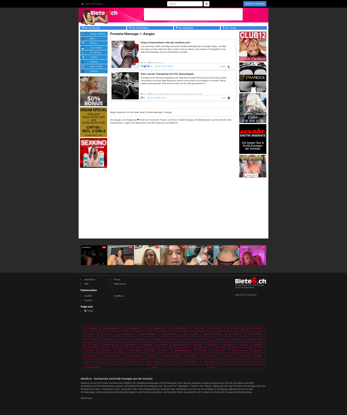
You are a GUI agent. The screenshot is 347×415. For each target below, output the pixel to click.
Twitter (90, 310)
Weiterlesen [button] (86, 398)
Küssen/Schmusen (111, 356)
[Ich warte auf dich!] (252, 176)
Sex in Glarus (232, 328)
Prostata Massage (92, 367)
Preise (117, 279)
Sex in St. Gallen (190, 334)
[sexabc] (252, 138)
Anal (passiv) (89, 361)
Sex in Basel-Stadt (179, 328)
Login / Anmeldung (93, 3)
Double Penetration (134, 356)
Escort (213, 367)
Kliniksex (152, 356)
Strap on (115, 361)
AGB (86, 284)
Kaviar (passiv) (90, 356)
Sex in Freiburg (203, 339)
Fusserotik (258, 345)
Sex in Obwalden (169, 334)
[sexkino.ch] (93, 153)
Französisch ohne (180, 345)
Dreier (94, 345)
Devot (155, 367)
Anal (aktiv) (228, 356)
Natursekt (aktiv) (255, 339)
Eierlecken (197, 345)
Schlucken (88, 350)
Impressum (89, 279)
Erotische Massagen (154, 361)
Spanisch (244, 345)
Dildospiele (225, 361)
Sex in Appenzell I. (134, 328)
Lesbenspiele (244, 356)
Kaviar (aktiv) (219, 350)
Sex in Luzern (106, 334)
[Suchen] (206, 3)
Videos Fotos (240, 361)
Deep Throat (135, 350)
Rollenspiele (162, 345)
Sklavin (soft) (209, 361)
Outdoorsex (105, 350)
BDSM (259, 356)
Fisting (120, 350)
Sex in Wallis (155, 339)
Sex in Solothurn (255, 334)
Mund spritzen (229, 345)
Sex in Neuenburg (126, 334)
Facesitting (212, 345)
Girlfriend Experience (172, 356)
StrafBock (118, 296)
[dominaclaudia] (252, 108)
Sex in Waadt (138, 339)
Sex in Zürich (186, 339)
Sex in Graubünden (253, 328)
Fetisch (164, 350)
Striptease (147, 345)
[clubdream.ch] (93, 122)
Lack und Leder (210, 356)
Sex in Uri (123, 339)
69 (85, 345)
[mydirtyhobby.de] (93, 91)
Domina (172, 361)
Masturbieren (237, 339)
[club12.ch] (252, 46)
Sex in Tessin (108, 339)
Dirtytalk (151, 350)
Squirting (257, 350)
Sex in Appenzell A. (111, 328)
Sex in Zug (170, 339)
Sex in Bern (199, 328)
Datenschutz (120, 284)
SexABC (88, 296)
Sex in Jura (89, 334)
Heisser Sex (221, 339)
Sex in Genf (215, 328)
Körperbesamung (239, 350)
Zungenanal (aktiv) (132, 361)
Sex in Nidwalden (148, 334)
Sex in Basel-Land (157, 328)
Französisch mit (131, 345)
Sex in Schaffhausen (213, 334)
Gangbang (192, 356)
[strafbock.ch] (252, 77)
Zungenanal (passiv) (189, 361)
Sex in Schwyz (234, 334)
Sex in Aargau (90, 328)
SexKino (88, 300)
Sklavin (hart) (257, 361)
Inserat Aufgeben (254, 4)
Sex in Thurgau (90, 339)
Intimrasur (202, 350)
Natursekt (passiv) (110, 345)
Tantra (103, 361)
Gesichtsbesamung (182, 350)
